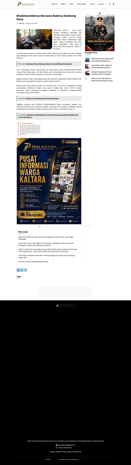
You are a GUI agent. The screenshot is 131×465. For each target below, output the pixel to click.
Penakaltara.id (54, 459)
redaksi (21, 23)
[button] (110, 4)
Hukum (92, 4)
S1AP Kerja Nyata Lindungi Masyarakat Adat (33, 262)
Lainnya (101, 4)
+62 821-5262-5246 (64, 448)
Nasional (54, 4)
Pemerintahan (81, 4)
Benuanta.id (82, 459)
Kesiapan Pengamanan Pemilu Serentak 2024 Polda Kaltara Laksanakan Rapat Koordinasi (101, 74)
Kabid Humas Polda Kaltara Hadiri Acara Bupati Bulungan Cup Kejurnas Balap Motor (102, 61)
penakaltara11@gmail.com (66, 445)
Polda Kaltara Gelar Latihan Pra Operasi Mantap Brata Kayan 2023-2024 (101, 67)
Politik (71, 4)
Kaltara (63, 4)
